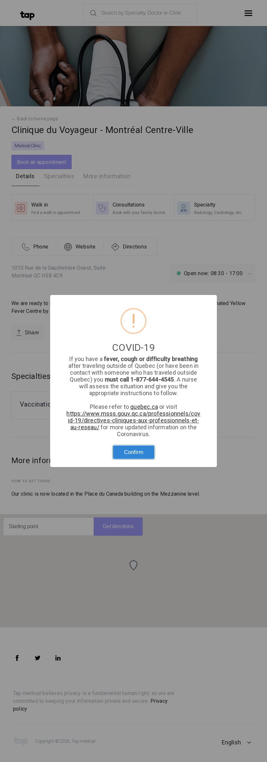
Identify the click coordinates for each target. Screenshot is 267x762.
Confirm (133, 452)
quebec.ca (144, 406)
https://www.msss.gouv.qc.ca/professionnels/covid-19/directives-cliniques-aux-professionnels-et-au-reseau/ (133, 420)
